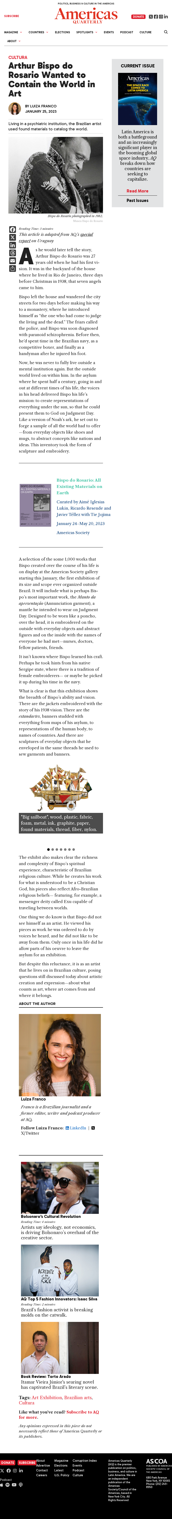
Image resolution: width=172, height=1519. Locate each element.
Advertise (43, 1465)
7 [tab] (73, 849)
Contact (42, 1470)
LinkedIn (77, 1128)
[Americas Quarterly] (86, 15)
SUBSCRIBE (11, 16)
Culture (145, 32)
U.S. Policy (61, 1475)
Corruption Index (85, 1461)
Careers (41, 1475)
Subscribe (27, 1463)
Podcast (126, 32)
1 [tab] (48, 849)
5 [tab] (65, 849)
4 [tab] (61, 849)
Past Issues (138, 200)
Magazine (61, 1461)
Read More (138, 191)
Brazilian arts (78, 1397)
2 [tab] (52, 849)
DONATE (138, 16)
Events (109, 32)
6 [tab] (69, 849)
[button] (21, 804)
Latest (59, 1470)
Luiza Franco (43, 106)
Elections (62, 32)
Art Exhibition (47, 1397)
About (40, 1461)
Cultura (17, 57)
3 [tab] (57, 849)
